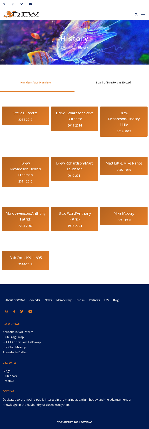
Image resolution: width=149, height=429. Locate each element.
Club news (10, 376)
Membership (64, 300)
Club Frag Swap (13, 337)
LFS (106, 300)
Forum (80, 300)
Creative (8, 381)
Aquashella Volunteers (18, 332)
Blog (116, 300)
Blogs (7, 371)
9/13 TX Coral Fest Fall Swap (22, 342)
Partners (94, 300)
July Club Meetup (14, 347)
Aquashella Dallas (15, 352)
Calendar (34, 300)
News (48, 300)
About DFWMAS (15, 300)
